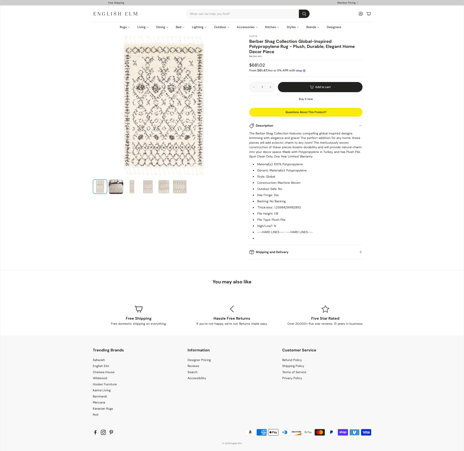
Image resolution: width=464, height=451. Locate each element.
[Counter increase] (270, 87)
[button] (248, 14)
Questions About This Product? (305, 112)
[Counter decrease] (253, 87)
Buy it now (306, 99)
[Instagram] (103, 432)
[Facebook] (95, 432)
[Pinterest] (111, 432)
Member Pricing (346, 2)
